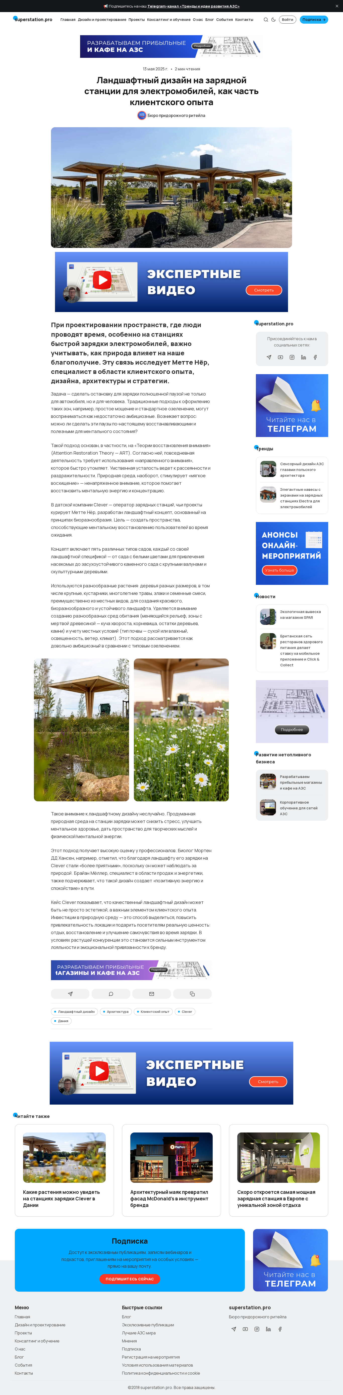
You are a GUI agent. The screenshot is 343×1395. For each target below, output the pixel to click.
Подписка (312, 19)
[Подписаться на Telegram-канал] (290, 1260)
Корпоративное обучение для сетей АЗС (299, 808)
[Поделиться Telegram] (70, 994)
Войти (287, 19)
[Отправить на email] (151, 994)
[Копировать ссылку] (192, 994)
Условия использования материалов (157, 1365)
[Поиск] (266, 19)
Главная (68, 19)
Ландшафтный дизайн (76, 1011)
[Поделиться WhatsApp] (111, 994)
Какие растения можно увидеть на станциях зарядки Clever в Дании (61, 1198)
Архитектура (118, 1011)
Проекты (137, 19)
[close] (337, 6)
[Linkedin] (303, 357)
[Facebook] (315, 357)
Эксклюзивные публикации (148, 1325)
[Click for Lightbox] (81, 730)
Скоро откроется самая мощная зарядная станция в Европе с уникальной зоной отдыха (276, 1198)
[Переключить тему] (273, 19)
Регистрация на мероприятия (151, 1357)
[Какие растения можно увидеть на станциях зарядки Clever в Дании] (64, 1157)
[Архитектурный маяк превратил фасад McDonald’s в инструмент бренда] (171, 1157)
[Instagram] (292, 357)
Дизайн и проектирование (102, 19)
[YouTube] (280, 357)
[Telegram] (269, 357)
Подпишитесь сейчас (130, 1279)
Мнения (129, 1341)
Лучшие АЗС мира (139, 1333)
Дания (63, 1021)
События (224, 19)
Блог (209, 19)
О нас (198, 19)
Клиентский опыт (155, 1011)
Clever (187, 1011)
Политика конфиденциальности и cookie (161, 1373)
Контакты (244, 19)
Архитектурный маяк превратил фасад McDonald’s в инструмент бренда (169, 1198)
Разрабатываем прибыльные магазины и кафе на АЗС (301, 782)
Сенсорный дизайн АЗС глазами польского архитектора (302, 469)
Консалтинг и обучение (169, 19)
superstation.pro (156, 1387)
